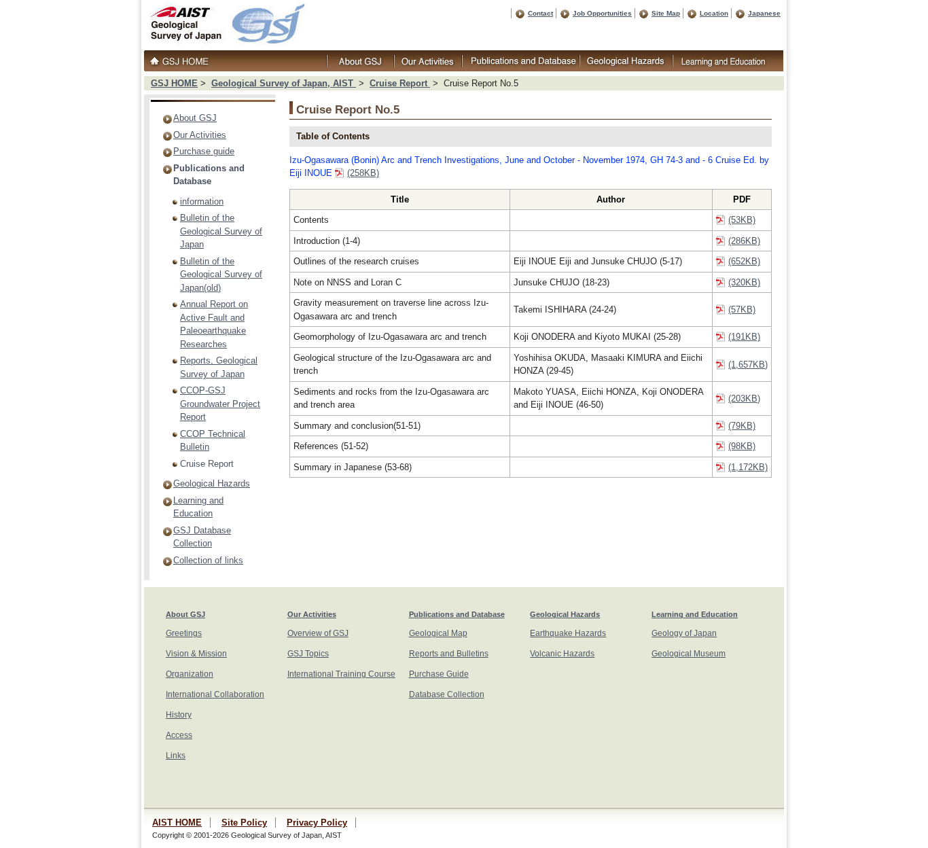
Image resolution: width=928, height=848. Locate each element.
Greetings (184, 633)
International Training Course (341, 674)
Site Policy (244, 822)
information (202, 201)
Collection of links (208, 560)
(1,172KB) (748, 467)
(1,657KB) (748, 364)
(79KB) (741, 426)
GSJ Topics (308, 653)
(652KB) (744, 261)
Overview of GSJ (318, 633)
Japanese (764, 13)
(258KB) (363, 173)
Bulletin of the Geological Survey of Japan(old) (221, 274)
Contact (540, 13)
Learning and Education (695, 614)
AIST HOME (177, 822)
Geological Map (438, 633)
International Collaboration (215, 694)
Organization (189, 674)
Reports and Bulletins (448, 653)
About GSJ (195, 118)
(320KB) (744, 282)
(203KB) (744, 398)
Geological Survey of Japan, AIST (283, 83)
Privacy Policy (317, 822)
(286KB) (744, 241)
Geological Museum (689, 653)
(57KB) (741, 309)
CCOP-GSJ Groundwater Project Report (220, 403)
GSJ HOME (174, 83)
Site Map (666, 13)
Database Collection (446, 694)
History (179, 715)
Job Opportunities (602, 13)
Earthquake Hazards (568, 633)
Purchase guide (203, 151)
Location (714, 13)
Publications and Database (457, 614)
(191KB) (744, 337)
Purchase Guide (439, 674)
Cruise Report (400, 83)
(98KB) (741, 446)
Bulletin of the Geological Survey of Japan (221, 231)
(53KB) (741, 220)
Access (179, 735)
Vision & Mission (196, 653)
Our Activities (199, 135)
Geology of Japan (684, 633)
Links (175, 755)
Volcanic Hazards (562, 653)
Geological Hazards (211, 483)
